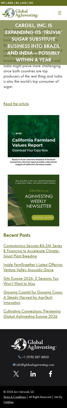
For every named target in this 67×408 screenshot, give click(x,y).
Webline (8, 402)
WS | (4, 2)
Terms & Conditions (14, 397)
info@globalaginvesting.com (35, 365)
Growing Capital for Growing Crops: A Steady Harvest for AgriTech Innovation (33, 297)
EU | (18, 2)
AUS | (25, 2)
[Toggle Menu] (59, 13)
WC (31, 2)
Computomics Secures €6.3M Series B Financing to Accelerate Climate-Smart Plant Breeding (32, 250)
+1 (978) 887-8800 (35, 356)
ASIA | (11, 2)
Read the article (16, 103)
